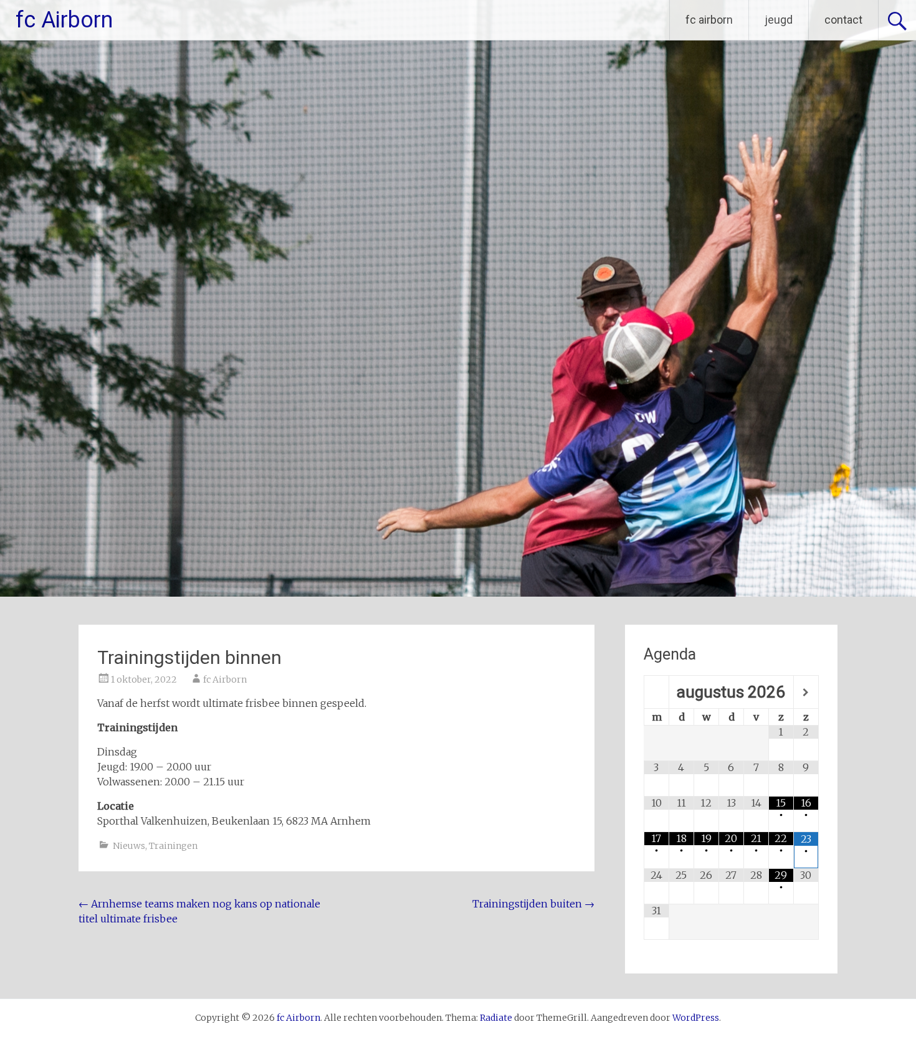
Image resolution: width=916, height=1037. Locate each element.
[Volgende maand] (806, 692)
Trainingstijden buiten (533, 903)
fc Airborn (64, 20)
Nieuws (129, 845)
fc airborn (709, 19)
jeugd (779, 19)
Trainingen (173, 845)
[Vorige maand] (656, 692)
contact (843, 19)
